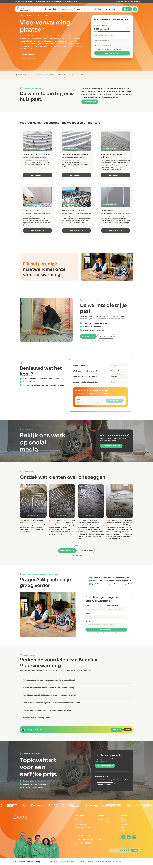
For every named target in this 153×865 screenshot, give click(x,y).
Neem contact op (106, 336)
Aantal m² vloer (79, 365)
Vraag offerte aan (86, 550)
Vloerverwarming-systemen (104, 823)
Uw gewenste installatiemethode (86, 382)
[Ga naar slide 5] (83, 545)
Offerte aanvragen (111, 53)
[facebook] (123, 837)
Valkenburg (125, 825)
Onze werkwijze (28, 54)
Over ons (78, 819)
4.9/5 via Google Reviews (132, 1)
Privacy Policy (53, 861)
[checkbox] (95, 49)
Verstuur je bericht (105, 629)
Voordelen (81, 75)
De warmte (60, 75)
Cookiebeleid (81, 861)
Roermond (125, 827)
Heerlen (124, 830)
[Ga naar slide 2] (74, 545)
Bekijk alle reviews (67, 550)
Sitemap (90, 861)
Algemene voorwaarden (67, 861)
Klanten (71, 75)
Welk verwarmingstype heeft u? (85, 376)
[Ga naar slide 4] (80, 545)
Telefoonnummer (112, 606)
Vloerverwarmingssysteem (42, 75)
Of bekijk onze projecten (28, 58)
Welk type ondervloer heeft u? (85, 371)
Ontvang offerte (90, 102)
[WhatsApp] (135, 9)
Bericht (87, 621)
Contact (127, 9)
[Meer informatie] (90, 605)
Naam (87, 606)
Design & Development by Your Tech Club (108, 861)
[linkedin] (129, 837)
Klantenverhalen (81, 825)
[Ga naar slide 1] (71, 545)
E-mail (87, 613)
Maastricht (125, 819)
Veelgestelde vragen (82, 827)
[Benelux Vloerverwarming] (25, 9)
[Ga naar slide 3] (77, 545)
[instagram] (134, 837)
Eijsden (124, 822)
